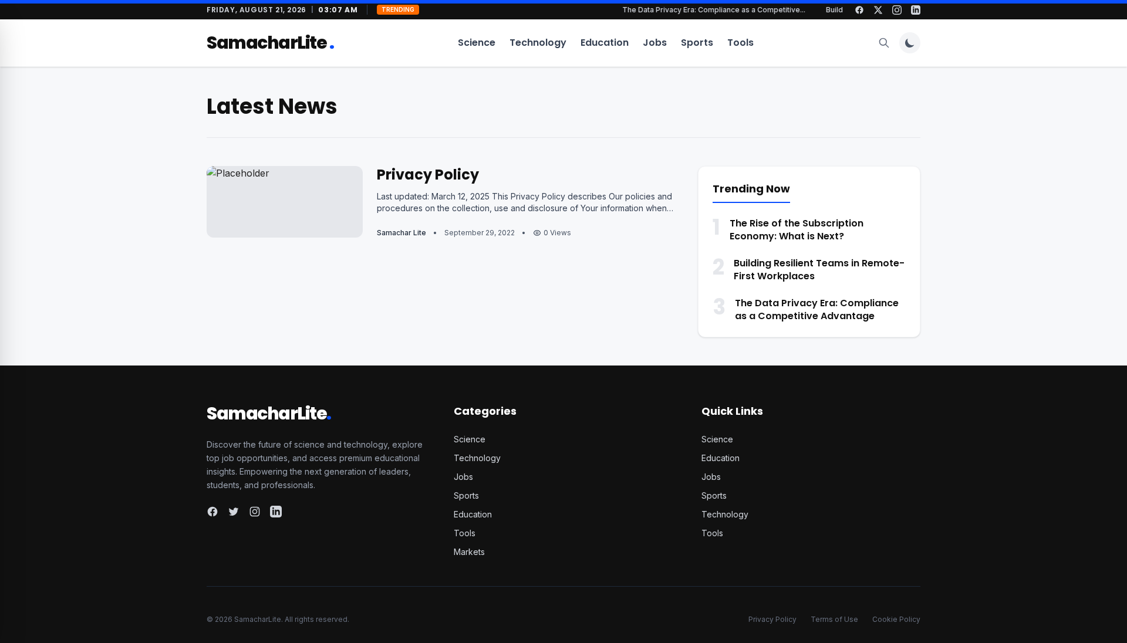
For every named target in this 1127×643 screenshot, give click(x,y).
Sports (697, 42)
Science (476, 42)
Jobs (655, 42)
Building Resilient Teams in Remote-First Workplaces (819, 269)
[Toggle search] (884, 43)
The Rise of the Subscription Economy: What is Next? (796, 229)
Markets (469, 552)
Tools (740, 42)
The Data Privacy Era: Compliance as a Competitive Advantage (817, 309)
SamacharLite (270, 42)
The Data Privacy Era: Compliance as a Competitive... (718, 9)
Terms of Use (834, 619)
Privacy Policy (428, 174)
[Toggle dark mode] (909, 42)
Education (605, 42)
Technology (537, 42)
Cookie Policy (896, 619)
